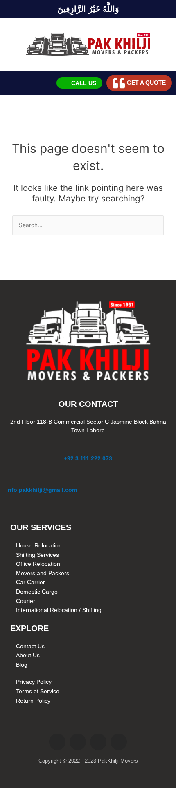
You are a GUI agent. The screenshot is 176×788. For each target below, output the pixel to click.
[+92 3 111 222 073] (88, 447)
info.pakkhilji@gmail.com (41, 490)
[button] (13, 83)
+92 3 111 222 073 (88, 458)
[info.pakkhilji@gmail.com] (10, 478)
